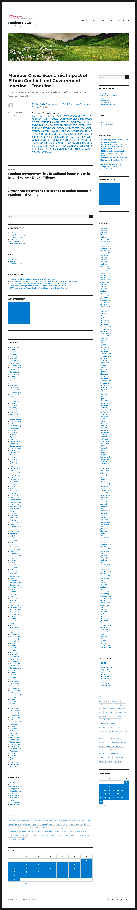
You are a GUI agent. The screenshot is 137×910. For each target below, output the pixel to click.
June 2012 (13, 729)
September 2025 (15, 372)
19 (50, 872)
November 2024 (15, 394)
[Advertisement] (19, 313)
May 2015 (13, 650)
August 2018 (14, 563)
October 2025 (14, 370)
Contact (111, 21)
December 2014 (15, 661)
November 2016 (15, 610)
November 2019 (15, 529)
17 (26, 872)
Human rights (23, 828)
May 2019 (13, 542)
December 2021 (15, 473)
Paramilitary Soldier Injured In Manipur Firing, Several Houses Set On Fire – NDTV (38, 286)
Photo (23, 835)
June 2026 (13, 352)
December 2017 (15, 580)
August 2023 (14, 428)
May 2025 (13, 381)
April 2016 (13, 625)
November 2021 (15, 475)
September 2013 (15, 695)
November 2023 (15, 421)
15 (86, 868)
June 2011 (13, 755)
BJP (60, 820)
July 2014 (13, 672)
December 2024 (15, 392)
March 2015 (14, 655)
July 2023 (13, 430)
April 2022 (13, 464)
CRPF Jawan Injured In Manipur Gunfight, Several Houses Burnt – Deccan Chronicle (38, 288)
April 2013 (13, 706)
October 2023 (14, 424)
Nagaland (48, 831)
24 (26, 876)
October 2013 (14, 693)
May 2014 (13, 677)
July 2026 (13, 350)
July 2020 (13, 511)
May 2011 (13, 758)
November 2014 (15, 663)
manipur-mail (84, 828)
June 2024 (13, 406)
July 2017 (13, 592)
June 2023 (13, 432)
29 (86, 876)
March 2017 (14, 601)
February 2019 (15, 549)
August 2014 (14, 670)
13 (62, 868)
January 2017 (14, 605)
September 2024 (15, 399)
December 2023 (15, 419)
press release (31, 835)
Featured (35, 824)
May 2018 (13, 569)
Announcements (23, 820)
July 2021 (13, 484)
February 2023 (15, 441)
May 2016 (13, 623)
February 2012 (15, 737)
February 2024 (15, 415)
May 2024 (13, 408)
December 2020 (15, 500)
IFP (31, 828)
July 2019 (13, 538)
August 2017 (14, 589)
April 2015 (13, 652)
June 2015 (13, 648)
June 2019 (13, 540)
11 (38, 868)
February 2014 (15, 684)
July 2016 (13, 619)
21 (74, 872)
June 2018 (13, 567)
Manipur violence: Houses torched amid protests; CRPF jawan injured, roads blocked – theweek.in (43, 281)
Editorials (26, 824)
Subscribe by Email (16, 264)
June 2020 (13, 513)
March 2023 (14, 439)
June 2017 (13, 594)
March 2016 (14, 628)
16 (14, 872)
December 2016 (15, 607)
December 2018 (15, 554)
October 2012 (14, 720)
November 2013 (15, 690)
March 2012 (14, 735)
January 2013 (14, 713)
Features (44, 824)
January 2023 (14, 444)
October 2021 (14, 477)
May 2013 (13, 704)
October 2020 (14, 504)
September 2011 (15, 749)
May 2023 (13, 435)
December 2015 (15, 634)
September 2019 (15, 533)
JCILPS (44, 828)
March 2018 (14, 574)
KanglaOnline (14, 239)
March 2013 (14, 708)
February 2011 (14, 764)
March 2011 (14, 762)
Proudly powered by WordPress (30, 899)
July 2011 (13, 753)
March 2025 (14, 385)
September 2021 (15, 480)
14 (74, 868)
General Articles (61, 824)
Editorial (18, 824)
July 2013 (13, 699)
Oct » (75, 883)
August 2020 (14, 509)
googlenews (12, 110)
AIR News (12, 820)
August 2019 (14, 536)
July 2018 (13, 565)
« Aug (25, 883)
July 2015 (13, 646)
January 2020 (14, 524)
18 (38, 872)
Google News (12, 116)
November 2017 (15, 583)
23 (14, 876)
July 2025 (13, 376)
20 (62, 872)
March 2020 (14, 520)
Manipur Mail (14, 798)
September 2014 (15, 668)
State (89, 835)
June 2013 (13, 702)
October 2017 (14, 585)
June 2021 (13, 486)
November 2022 (15, 448)
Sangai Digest (43, 835)
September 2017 (15, 587)
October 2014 (14, 666)
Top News (12, 839)
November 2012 (15, 717)
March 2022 (14, 466)
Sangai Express (15, 804)
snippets (65, 835)
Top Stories (21, 839)
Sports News (81, 835)
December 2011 (15, 742)
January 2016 (14, 632)
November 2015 (15, 637)
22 (86, 872)
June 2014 (13, 675)
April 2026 (13, 356)
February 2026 (15, 361)
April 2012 (13, 733)
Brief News (81, 820)
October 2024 (14, 397)
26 (50, 876)
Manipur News (19, 22)
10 (26, 868)
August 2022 (14, 455)
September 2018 (15, 560)
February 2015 (15, 657)
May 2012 (13, 731)
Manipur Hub (14, 795)
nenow (64, 831)
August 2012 (14, 724)
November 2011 (15, 744)
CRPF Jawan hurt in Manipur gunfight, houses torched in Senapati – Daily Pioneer (38, 284)
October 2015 (14, 639)
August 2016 (14, 616)
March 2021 (14, 493)
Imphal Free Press (16, 237)
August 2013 (14, 697)
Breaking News (69, 820)
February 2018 (15, 576)
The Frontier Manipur (17, 244)
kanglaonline (64, 828)
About (102, 21)
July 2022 (13, 457)
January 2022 (14, 471)
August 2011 (14, 751)
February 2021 (15, 495)
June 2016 (13, 621)
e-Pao (12, 784)
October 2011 (14, 746)
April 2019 (13, 545)
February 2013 (15, 711)
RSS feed (13, 261)
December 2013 (15, 688)
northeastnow (14, 835)
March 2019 (14, 547)
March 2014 (14, 681)
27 (62, 876)
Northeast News (80, 831)
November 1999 (15, 767)
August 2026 (14, 347)
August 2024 (14, 401)
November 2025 (15, 367)
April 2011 (13, 760)
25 (38, 876)
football (51, 824)
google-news (12, 119)
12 (50, 868)
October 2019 (14, 531)
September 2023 (15, 426)
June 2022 (13, 459)
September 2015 (15, 641)
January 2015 (14, 659)
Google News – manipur (18, 235)
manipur (74, 828)
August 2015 (14, 643)
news (71, 831)
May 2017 (13, 596)
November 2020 (15, 502)
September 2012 (15, 722)
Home (84, 21)
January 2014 (14, 686)
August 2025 (14, 374)
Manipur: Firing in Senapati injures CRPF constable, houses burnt (32, 279)
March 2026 (14, 358)
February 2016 (15, 630)
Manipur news (25, 831)
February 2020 (15, 522)
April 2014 (13, 679)
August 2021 (14, 482)
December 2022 (15, 446)
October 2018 (14, 558)
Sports (73, 835)
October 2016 (14, 612)
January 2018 (14, 578)
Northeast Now (15, 242)
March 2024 (14, 412)
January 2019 (14, 551)
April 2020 (13, 518)
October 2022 (14, 450)
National (57, 831)
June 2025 (13, 379)
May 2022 (13, 462)
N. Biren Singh (37, 831)
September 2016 (15, 614)
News (92, 21)
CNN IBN (13, 782)
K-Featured (53, 828)
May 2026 (13, 354)
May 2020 (13, 515)
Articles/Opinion (51, 820)
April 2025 (13, 383)
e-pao (11, 824)
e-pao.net (13, 233)
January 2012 (14, 740)
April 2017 (13, 598)
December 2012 (15, 715)
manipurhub (13, 831)
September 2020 (15, 506)
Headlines (12, 828)
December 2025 (15, 365)
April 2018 (13, 572)
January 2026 (14, 363)
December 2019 (15, 527)
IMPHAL (37, 828)
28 (74, 876)
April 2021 (13, 491)
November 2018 (15, 556)
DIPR (88, 820)
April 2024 (13, 410)
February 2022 (15, 468)
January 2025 (14, 390)
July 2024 (13, 403)
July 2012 (13, 726)
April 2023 (13, 437)
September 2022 (15, 453)
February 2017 (15, 603)
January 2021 (14, 498)
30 (14, 880)
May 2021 (13, 489)
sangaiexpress (55, 835)
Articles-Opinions (38, 820)
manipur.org (123, 21)
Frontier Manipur (16, 787)
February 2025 (15, 388)
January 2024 (14, 417)
